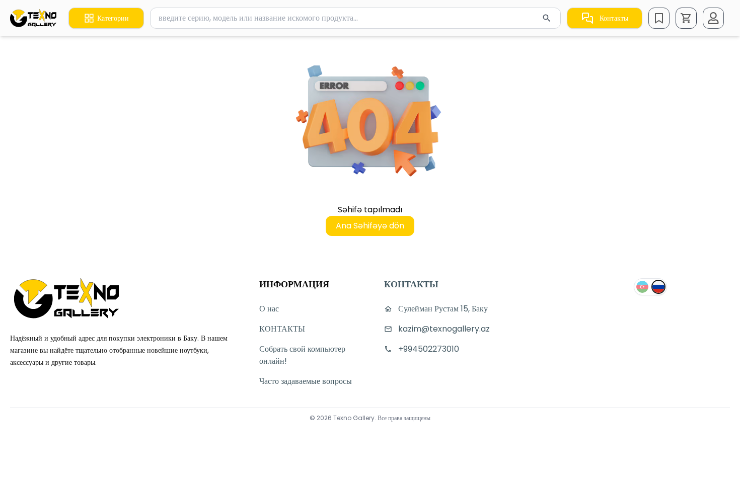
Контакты (614, 18)
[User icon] (713, 18)
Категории (113, 18)
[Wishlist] (659, 18)
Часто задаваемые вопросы (305, 381)
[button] (686, 18)
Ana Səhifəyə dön (370, 225)
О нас (269, 308)
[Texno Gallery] (33, 18)
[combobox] (355, 18)
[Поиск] (547, 18)
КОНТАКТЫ (282, 329)
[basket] (686, 18)
